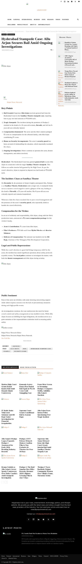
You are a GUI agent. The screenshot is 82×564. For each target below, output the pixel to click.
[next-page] (6, 482)
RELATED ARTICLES (10, 367)
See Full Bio (5, 338)
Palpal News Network (14, 102)
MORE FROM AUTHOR (28, 367)
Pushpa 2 (7, 351)
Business (37, 19)
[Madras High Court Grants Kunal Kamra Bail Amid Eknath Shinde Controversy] (9, 377)
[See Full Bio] (11, 338)
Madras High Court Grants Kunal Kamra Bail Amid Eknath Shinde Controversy (8, 389)
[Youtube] (79, 1)
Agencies (16, 346)
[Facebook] (61, 1)
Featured (65, 19)
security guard (20, 351)
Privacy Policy (22, 24)
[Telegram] (71, 1)
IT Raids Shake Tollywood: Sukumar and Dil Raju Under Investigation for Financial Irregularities (8, 417)
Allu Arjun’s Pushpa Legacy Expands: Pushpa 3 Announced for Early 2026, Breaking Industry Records (9, 445)
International (27, 19)
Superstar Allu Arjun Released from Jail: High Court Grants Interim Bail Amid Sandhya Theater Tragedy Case (44, 445)
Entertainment (19, 31)
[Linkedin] (68, 1)
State (43, 19)
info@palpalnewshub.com (45, 514)
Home (9, 19)
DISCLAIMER (11, 24)
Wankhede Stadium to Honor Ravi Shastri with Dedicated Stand (71, 84)
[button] (78, 20)
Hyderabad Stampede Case (41, 348)
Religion (50, 19)
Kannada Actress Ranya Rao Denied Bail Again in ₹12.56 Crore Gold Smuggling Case (27, 389)
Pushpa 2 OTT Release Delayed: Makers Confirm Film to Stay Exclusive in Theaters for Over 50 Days (26, 445)
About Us (33, 24)
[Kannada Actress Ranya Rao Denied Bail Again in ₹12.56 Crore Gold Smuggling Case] (27, 377)
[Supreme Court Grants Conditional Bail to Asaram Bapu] (27, 403)
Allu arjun (14, 348)
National (16, 19)
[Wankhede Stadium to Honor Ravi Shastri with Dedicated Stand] (61, 89)
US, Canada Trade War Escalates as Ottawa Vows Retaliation (39, 533)
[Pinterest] (13, 58)
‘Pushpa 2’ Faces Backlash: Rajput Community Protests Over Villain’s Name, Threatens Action (45, 471)
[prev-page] (2, 482)
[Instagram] (64, 1)
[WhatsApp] (18, 58)
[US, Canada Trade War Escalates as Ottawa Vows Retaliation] (11, 537)
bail (24, 348)
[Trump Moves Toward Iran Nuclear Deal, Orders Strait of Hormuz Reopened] (61, 77)
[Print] (28, 58)
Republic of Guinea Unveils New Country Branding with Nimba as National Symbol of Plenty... (71, 46)
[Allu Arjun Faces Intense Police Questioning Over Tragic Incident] (45, 403)
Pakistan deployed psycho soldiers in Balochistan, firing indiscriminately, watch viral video (71, 96)
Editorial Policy (44, 24)
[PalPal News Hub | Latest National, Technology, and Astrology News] (41, 10)
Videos (58, 19)
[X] (75, 1)
